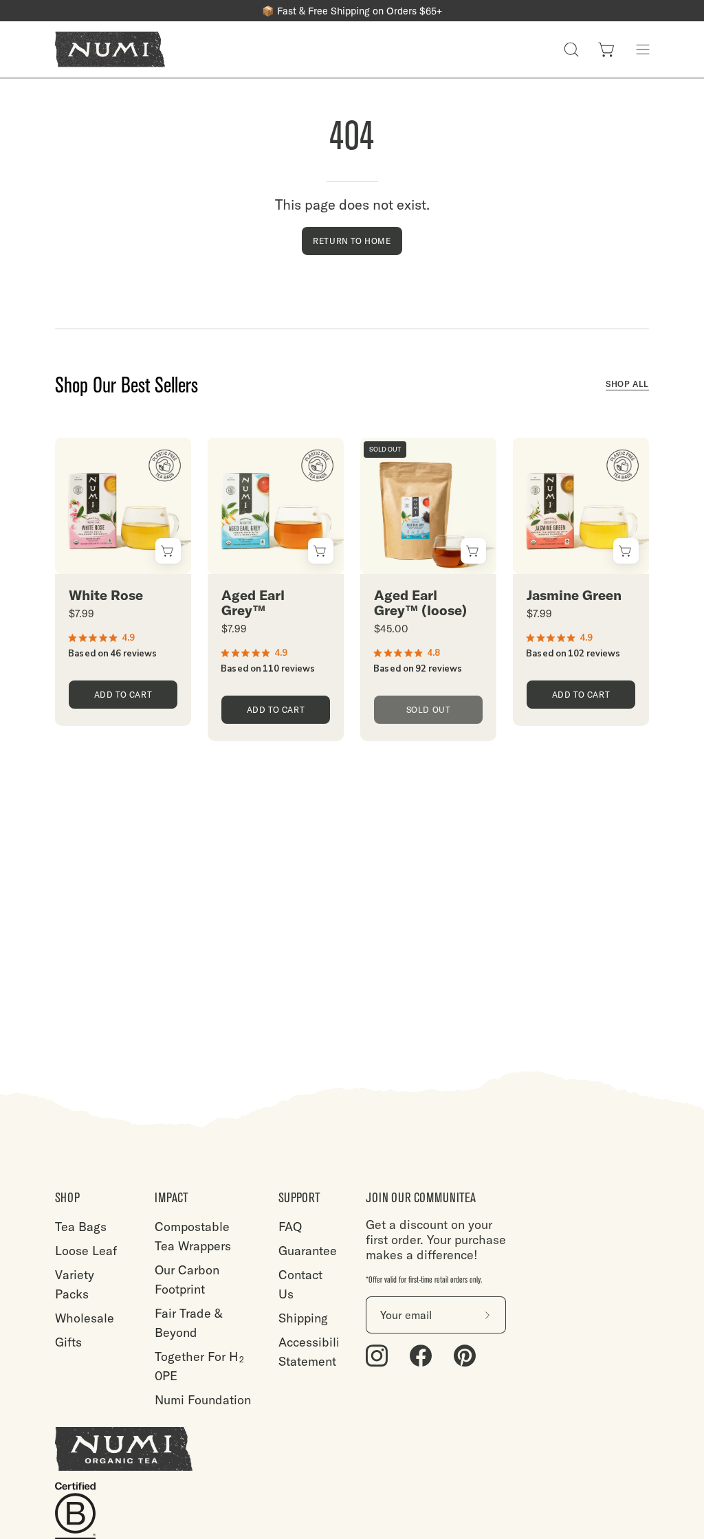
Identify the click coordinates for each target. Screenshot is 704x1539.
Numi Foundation (203, 1400)
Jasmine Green (574, 595)
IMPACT (171, 1198)
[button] (571, 49)
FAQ (290, 1226)
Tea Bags (81, 1226)
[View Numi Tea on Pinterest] (465, 1355)
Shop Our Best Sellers (126, 386)
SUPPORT (299, 1198)
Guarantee (307, 1251)
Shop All (627, 384)
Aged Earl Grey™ (253, 603)
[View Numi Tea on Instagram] (377, 1355)
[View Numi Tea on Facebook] (421, 1355)
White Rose (106, 595)
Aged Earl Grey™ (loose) (420, 603)
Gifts (68, 1342)
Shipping (303, 1318)
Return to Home (351, 241)
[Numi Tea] (110, 49)
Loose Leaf (86, 1251)
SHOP (67, 1198)
